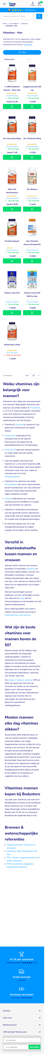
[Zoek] (39, 16)
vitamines (30, 568)
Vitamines (24, 24)
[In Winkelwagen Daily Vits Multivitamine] (12, 209)
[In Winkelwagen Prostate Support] (12, 260)
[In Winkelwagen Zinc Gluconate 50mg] (12, 157)
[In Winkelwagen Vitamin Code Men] (12, 312)
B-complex (35, 407)
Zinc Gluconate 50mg (12, 138)
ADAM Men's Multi (12, 345)
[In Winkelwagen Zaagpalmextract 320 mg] (32, 106)
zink (22, 598)
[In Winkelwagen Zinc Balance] (32, 209)
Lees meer (28, 44)
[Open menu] (4, 3)
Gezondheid (14, 24)
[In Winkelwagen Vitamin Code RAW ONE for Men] (32, 312)
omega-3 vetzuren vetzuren (20, 680)
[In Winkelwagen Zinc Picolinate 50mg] (32, 157)
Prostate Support (12, 241)
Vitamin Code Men (12, 293)
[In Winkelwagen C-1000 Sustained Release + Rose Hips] (12, 106)
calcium (19, 424)
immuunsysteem (12, 476)
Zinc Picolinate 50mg (32, 138)
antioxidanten (11, 484)
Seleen (8, 498)
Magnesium (10, 435)
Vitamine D (10, 449)
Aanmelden (34, 1047)
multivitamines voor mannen (18, 615)
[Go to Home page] (12, 4)
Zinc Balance (32, 189)
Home (5, 24)
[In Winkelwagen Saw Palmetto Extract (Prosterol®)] (32, 260)
